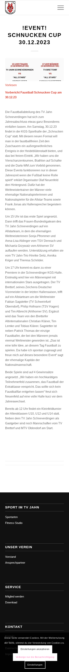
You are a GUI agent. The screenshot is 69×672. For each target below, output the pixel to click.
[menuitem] (59, 7)
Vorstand (10, 556)
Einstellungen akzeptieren (35, 649)
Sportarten (11, 517)
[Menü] (59, 7)
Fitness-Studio (13, 522)
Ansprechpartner (15, 562)
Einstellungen (35, 665)
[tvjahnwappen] (28, 7)
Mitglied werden (14, 596)
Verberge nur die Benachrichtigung (35, 657)
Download (11, 602)
